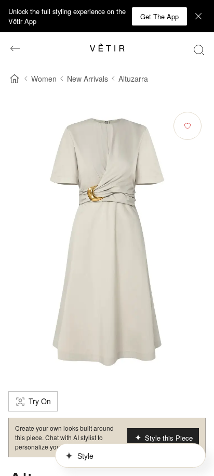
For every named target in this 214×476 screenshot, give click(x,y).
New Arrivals (87, 78)
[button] (159, 16)
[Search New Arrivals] (199, 49)
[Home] (14, 78)
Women (44, 78)
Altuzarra (133, 78)
